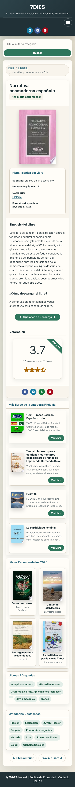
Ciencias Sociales (33, 744)
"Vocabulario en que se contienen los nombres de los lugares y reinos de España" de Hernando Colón (43, 456)
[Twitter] (30, 30)
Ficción (15, 722)
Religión (16, 730)
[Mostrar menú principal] (68, 22)
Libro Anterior (24, 758)
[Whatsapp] (42, 392)
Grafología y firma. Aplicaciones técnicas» (36, 691)
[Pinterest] (45, 30)
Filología (23, 67)
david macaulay (25, 698)
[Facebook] (37, 30)
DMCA (38, 781)
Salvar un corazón (22, 603)
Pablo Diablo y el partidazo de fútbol (52, 657)
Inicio (11, 67)
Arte (28, 737)
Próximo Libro (50, 758)
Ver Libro (56, 437)
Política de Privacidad (42, 777)
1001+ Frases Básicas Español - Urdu (40, 416)
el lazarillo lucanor (50, 684)
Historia (15, 737)
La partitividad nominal (41, 527)
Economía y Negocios (39, 730)
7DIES (37, 7)
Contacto (63, 777)
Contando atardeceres (53, 606)
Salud (14, 744)
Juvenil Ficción (52, 722)
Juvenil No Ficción (47, 737)
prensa (45, 698)
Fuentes (31, 493)
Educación (31, 722)
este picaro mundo (22, 684)
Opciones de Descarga (37, 317)
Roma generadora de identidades (22, 654)
